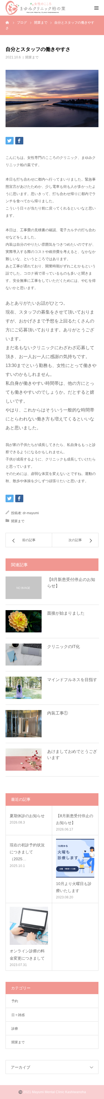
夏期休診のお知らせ (27, 816)
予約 (14, 1001)
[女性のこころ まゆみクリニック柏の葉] (35, 8)
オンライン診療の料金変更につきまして (27, 954)
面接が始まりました (66, 613)
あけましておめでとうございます (72, 754)
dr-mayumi (31, 513)
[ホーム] (7, 22)
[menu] (96, 8)
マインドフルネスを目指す (72, 679)
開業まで (32, 57)
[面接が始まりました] (24, 621)
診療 (14, 1029)
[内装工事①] (24, 723)
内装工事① (57, 713)
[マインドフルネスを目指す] (24, 688)
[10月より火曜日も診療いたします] (75, 858)
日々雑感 (18, 1015)
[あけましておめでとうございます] (24, 759)
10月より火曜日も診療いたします (74, 887)
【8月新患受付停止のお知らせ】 (71, 582)
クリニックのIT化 (63, 646)
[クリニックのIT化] (24, 655)
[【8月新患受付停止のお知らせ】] (24, 587)
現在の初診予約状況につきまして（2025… (27, 852)
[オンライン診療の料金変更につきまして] (29, 926)
